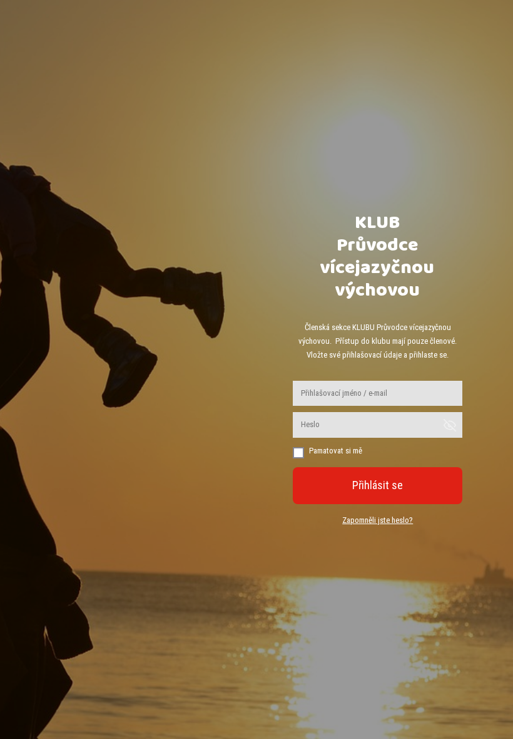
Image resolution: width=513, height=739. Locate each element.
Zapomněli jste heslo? (377, 520)
